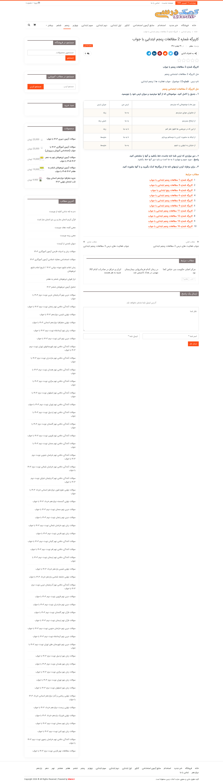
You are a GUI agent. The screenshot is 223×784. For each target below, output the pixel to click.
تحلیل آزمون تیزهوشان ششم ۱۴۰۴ (61, 287)
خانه (194, 25)
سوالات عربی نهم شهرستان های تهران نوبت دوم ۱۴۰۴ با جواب (52, 646)
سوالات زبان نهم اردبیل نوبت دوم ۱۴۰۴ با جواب (55, 656)
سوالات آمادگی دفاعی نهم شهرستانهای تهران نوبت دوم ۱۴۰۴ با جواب (52, 348)
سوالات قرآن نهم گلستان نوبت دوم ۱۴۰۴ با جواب (55, 612)
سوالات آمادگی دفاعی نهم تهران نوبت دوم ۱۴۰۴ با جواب (52, 404)
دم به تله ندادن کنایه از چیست (62, 211)
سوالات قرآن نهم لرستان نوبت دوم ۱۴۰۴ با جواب (55, 620)
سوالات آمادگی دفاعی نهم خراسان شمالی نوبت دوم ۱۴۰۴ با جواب (51, 468)
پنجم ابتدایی (88, 45)
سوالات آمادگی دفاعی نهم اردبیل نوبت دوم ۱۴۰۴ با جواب (54, 414)
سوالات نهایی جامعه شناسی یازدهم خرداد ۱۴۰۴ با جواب (52, 577)
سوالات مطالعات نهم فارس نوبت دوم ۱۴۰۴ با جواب (54, 751)
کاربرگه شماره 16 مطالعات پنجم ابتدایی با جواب (170, 226)
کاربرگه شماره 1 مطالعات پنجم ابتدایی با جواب (171, 180)
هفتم (68, 768)
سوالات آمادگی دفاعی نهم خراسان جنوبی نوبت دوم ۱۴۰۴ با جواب (54, 456)
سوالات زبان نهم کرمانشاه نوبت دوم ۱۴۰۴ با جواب (55, 330)
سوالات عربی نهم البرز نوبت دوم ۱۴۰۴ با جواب (56, 338)
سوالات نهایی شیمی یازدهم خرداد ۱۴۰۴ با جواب (55, 569)
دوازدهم (195, 772)
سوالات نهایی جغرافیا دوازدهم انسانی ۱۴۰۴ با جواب (54, 322)
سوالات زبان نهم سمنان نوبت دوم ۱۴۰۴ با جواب (55, 723)
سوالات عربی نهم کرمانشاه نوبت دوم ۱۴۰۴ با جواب (54, 636)
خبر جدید (173, 25)
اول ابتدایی (116, 25)
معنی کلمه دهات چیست (65, 227)
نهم (53, 768)
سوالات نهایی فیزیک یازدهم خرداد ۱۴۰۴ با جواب (55, 715)
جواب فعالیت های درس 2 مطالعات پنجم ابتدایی (176, 246)
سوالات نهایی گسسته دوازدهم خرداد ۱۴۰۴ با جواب (54, 501)
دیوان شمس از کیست (66, 243)
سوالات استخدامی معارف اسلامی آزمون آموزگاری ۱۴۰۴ (53, 259)
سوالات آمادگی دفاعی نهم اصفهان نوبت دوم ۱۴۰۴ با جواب (54, 394)
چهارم (75, 25)
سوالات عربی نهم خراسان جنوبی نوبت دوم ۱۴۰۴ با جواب (52, 628)
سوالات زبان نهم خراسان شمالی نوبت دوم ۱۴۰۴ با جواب (52, 525)
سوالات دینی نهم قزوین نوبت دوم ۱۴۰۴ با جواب (55, 596)
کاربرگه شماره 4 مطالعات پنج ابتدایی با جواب (172, 190)
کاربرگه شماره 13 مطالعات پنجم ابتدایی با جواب (170, 221)
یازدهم (39, 768)
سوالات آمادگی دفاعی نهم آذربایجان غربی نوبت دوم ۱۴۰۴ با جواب (53, 586)
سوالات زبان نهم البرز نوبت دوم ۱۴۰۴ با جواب (56, 731)
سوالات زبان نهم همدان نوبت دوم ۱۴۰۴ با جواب (55, 664)
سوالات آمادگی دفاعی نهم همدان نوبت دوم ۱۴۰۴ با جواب (54, 371)
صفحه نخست (167, 3)
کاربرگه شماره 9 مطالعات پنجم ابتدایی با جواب (171, 206)
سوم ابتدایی (87, 25)
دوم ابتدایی (101, 25)
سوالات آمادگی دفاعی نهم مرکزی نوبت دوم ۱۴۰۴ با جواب (54, 383)
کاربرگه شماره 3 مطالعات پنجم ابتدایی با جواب (171, 185)
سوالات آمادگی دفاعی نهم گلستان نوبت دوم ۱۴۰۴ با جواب (54, 425)
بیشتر (50, 25)
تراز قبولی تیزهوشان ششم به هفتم (61, 279)
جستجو (70, 58)
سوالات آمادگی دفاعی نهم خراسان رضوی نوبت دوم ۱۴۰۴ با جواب (52, 741)
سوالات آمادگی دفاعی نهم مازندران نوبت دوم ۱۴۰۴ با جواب (53, 359)
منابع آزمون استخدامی (143, 25)
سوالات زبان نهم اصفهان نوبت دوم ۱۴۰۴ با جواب (55, 687)
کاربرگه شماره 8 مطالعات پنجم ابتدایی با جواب (171, 200)
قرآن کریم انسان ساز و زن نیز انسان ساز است (56, 219)
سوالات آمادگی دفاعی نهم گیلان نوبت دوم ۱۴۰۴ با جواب (52, 541)
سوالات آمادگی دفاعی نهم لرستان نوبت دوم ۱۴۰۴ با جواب (54, 559)
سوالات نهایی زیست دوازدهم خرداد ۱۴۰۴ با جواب (55, 707)
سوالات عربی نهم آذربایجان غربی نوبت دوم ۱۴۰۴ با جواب (54, 296)
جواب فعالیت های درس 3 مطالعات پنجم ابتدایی (106, 246)
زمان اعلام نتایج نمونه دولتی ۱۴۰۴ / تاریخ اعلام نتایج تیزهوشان (53, 269)
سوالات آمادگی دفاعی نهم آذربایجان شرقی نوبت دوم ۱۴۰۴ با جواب (53, 480)
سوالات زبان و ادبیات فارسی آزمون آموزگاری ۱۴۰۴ (55, 251)
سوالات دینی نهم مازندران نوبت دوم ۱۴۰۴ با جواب (54, 604)
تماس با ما (155, 3)
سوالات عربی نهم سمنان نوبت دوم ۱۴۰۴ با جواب (55, 509)
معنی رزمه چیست (68, 235)
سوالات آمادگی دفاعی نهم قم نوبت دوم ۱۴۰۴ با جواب (53, 549)
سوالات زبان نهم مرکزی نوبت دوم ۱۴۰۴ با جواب (55, 672)
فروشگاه (185, 25)
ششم (59, 25)
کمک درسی (170, 779)
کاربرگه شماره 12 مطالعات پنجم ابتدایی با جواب (170, 216)
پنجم (67, 25)
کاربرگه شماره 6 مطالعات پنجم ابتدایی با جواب (171, 195)
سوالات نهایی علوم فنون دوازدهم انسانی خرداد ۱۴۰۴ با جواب (53, 491)
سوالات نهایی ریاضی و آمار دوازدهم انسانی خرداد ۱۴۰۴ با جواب (52, 697)
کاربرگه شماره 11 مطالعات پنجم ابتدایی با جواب (170, 211)
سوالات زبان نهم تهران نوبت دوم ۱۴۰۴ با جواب (56, 680)
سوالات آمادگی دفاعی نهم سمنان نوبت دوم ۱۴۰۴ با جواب (54, 445)
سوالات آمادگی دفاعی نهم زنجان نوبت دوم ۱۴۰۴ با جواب (51, 306)
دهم (47, 768)
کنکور (127, 25)
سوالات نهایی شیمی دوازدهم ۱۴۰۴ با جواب (58, 314)
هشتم (60, 768)
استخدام (162, 25)
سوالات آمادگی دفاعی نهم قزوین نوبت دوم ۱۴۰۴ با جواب (51, 435)
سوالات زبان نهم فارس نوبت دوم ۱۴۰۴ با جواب (56, 533)
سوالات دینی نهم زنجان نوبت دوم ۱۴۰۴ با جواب (55, 517)
